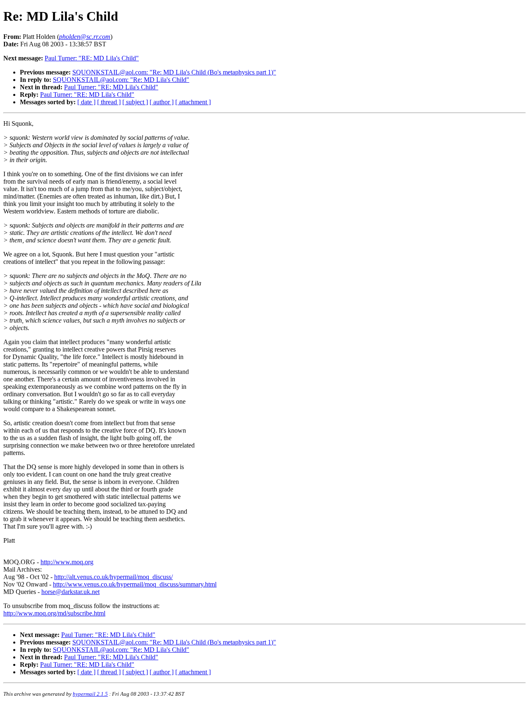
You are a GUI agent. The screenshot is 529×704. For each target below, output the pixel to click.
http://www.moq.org (67, 561)
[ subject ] (135, 101)
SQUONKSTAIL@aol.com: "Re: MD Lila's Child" (121, 79)
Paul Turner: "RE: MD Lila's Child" (92, 58)
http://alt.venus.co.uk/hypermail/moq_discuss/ (113, 576)
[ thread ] (109, 101)
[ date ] (86, 101)
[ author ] (162, 101)
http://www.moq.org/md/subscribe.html (54, 613)
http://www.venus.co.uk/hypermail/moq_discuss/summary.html (135, 584)
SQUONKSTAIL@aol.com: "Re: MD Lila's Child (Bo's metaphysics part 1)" (174, 72)
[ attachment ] (193, 101)
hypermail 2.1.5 (90, 694)
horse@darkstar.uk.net (70, 591)
